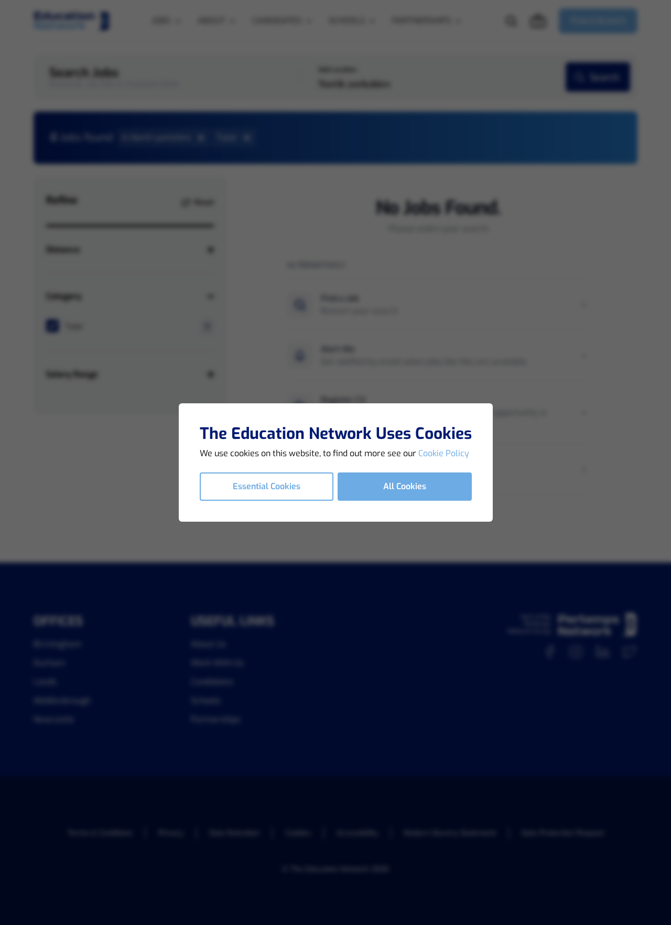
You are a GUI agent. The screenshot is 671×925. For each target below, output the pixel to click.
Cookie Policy (443, 453)
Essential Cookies (266, 486)
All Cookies (404, 486)
